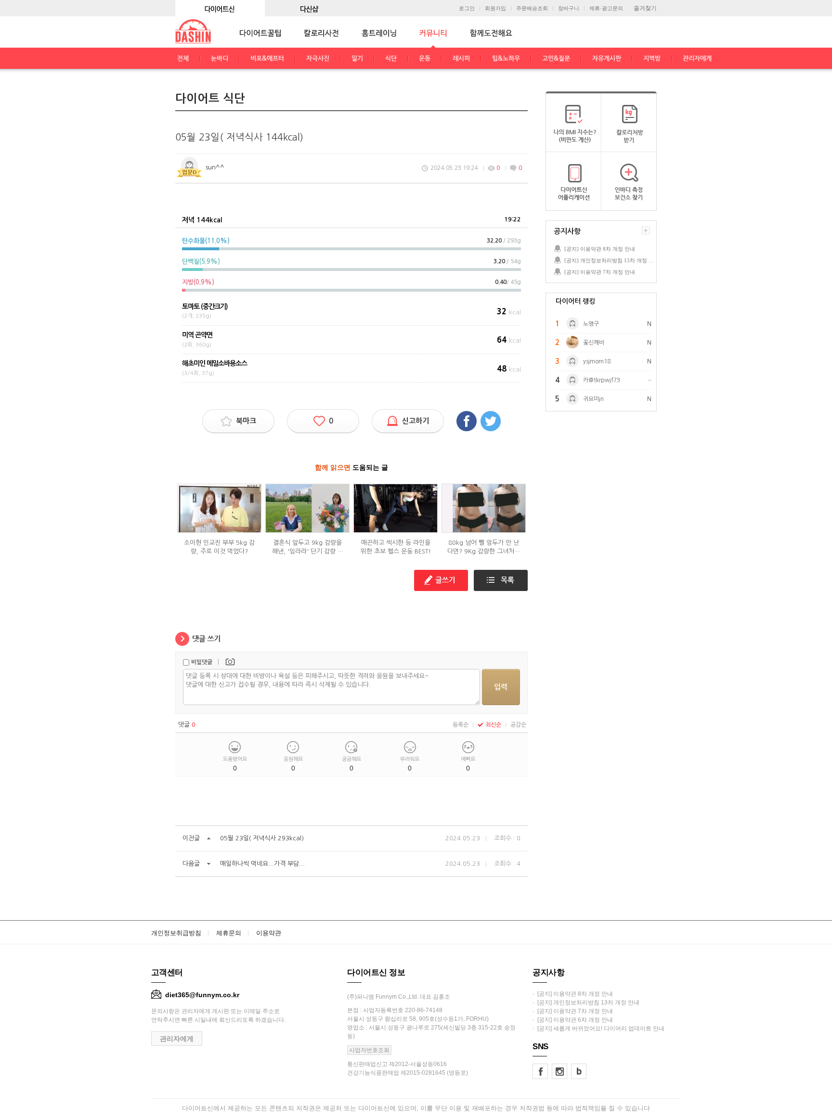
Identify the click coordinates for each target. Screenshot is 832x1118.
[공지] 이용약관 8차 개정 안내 (599, 249)
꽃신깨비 (593, 343)
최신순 (493, 725)
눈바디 (219, 58)
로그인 (467, 8)
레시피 (461, 58)
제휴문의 (228, 933)
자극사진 (317, 58)
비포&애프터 (267, 58)
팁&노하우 (506, 58)
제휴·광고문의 (606, 8)
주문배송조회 (532, 8)
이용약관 (268, 933)
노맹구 (591, 324)
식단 (391, 58)
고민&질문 (556, 58)
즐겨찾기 (645, 8)
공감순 (518, 725)
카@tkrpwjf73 (601, 380)
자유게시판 (606, 58)
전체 (183, 58)
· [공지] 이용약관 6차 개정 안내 (573, 1019)
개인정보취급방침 (176, 933)
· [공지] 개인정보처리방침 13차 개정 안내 (586, 1002)
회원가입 (495, 8)
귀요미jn (593, 399)
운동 (424, 58)
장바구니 (568, 8)
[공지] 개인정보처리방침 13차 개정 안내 (610, 260)
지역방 (652, 58)
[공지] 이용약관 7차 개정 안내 (599, 272)
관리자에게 (697, 58)
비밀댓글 (201, 662)
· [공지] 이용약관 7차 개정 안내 (573, 1011)
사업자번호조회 (369, 1050)
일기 (357, 58)
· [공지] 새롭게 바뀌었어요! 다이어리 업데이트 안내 (598, 1028)
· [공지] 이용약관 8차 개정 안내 (573, 993)
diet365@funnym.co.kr (202, 995)
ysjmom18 (597, 361)
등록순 (460, 725)
